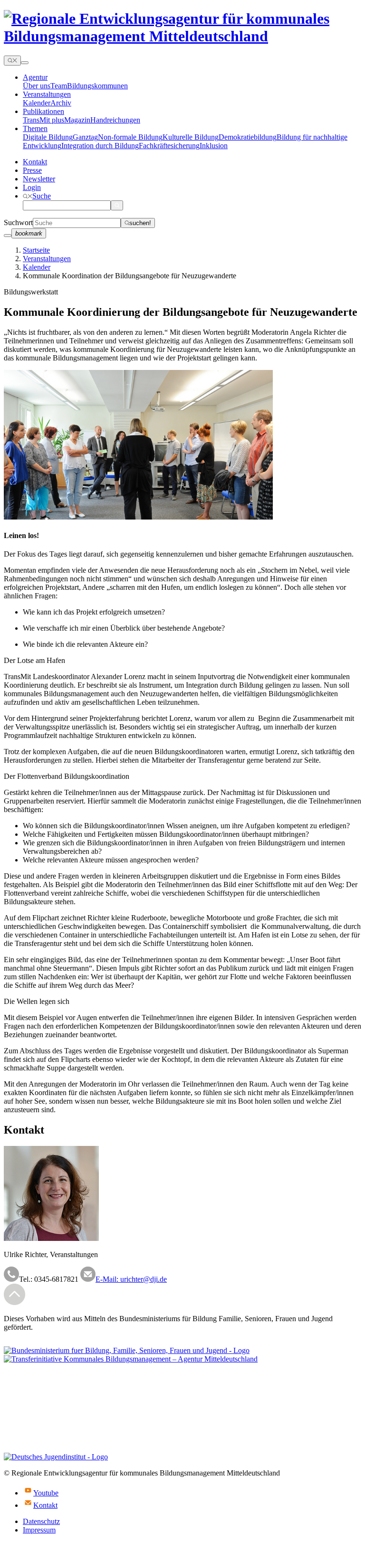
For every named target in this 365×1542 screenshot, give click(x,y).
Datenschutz (41, 1521)
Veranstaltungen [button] (47, 94)
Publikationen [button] (43, 111)
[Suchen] (117, 205)
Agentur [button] (35, 77)
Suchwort (18, 222)
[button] (37, 196)
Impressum (39, 1530)
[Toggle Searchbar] (12, 61)
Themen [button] (35, 128)
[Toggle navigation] (25, 62)
